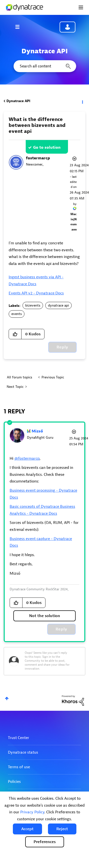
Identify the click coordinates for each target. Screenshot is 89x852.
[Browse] (20, 27)
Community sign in (67, 27)
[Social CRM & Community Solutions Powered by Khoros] (73, 700)
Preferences (45, 841)
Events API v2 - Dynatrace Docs (36, 293)
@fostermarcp (27, 458)
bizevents (32, 305)
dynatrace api (58, 305)
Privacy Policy (32, 812)
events (16, 314)
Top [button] (7, 698)
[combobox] (44, 66)
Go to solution (47, 147)
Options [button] (82, 101)
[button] (27, 829)
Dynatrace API (18, 101)
